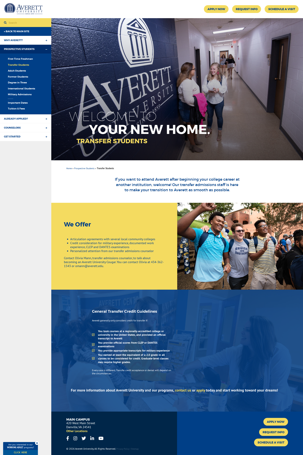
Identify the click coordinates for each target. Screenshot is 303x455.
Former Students (18, 76)
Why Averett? (13, 40)
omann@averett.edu (89, 266)
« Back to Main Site (16, 31)
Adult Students (17, 70)
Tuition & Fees (16, 108)
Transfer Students (18, 64)
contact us (183, 390)
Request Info (247, 9)
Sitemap (135, 448)
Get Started (12, 136)
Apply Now (216, 9)
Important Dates (18, 102)
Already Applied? (16, 118)
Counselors (12, 127)
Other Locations (76, 431)
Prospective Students (19, 49)
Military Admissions (20, 94)
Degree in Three (17, 82)
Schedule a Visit (281, 9)
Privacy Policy (122, 448)
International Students (21, 88)
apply (200, 390)
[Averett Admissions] (23, 9)
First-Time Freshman (20, 58)
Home (69, 168)
